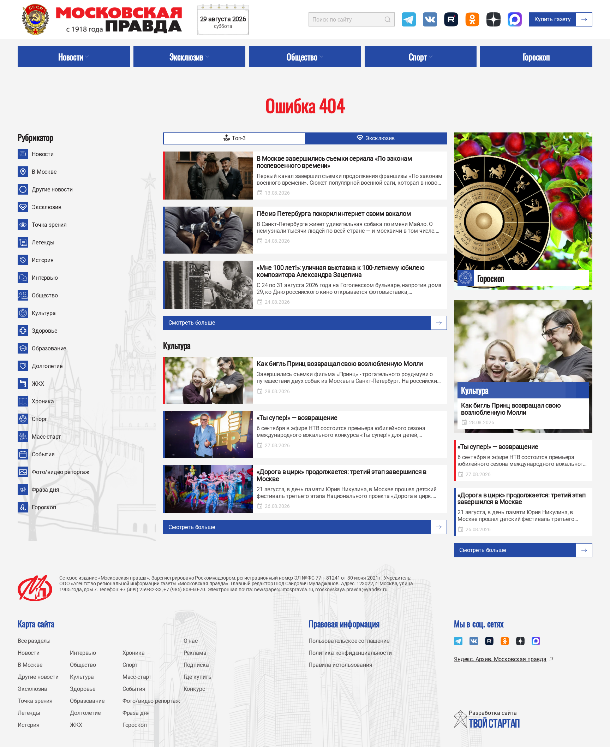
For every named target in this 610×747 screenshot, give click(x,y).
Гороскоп (44, 507)
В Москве (44, 171)
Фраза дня (45, 489)
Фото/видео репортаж (60, 472)
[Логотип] (35, 588)
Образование (49, 348)
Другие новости (52, 189)
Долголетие (47, 366)
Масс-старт (46, 436)
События (43, 454)
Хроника (43, 401)
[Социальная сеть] (409, 19)
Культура (44, 313)
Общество (45, 295)
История (43, 260)
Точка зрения (49, 224)
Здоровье (44, 330)
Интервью (45, 277)
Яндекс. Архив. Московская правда (500, 659)
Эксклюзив (46, 207)
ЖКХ (38, 383)
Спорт (39, 419)
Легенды (43, 242)
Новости (43, 154)
